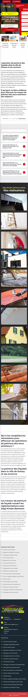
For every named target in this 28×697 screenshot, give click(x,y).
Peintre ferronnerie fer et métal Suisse (13, 302)
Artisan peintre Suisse (10, 246)
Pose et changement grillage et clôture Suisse (13, 359)
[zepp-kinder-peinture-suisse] (13, 609)
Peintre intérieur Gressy (8, 557)
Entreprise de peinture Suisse (13, 226)
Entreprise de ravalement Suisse (11, 416)
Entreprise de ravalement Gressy (10, 571)
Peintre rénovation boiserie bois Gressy (12, 573)
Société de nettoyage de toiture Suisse (11, 378)
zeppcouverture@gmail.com (11, 624)
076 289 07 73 (7, 1)
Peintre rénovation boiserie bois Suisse (12, 397)
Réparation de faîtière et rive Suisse (12, 650)
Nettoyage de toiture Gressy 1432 (10, 592)
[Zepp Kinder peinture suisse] (6, 5)
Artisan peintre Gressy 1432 (9, 563)
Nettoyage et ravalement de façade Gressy (12, 589)
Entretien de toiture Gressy (9, 549)
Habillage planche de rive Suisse (11, 206)
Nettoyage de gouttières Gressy (10, 555)
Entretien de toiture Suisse (10, 641)
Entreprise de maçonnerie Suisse (11, 283)
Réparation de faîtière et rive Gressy (11, 552)
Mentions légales (22, 693)
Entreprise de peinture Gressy (10, 565)
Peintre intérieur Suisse (9, 647)
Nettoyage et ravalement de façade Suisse (12, 264)
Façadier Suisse (8, 341)
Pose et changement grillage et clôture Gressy (13, 576)
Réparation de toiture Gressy (9, 560)
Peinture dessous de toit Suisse (11, 321)
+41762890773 (17, 1)
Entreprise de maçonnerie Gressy (10, 587)
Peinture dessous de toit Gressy (10, 581)
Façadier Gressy (7, 579)
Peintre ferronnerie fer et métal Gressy (11, 584)
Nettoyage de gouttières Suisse (11, 644)
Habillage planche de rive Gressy (10, 568)
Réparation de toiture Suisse (10, 653)
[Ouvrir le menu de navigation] (13, 5)
